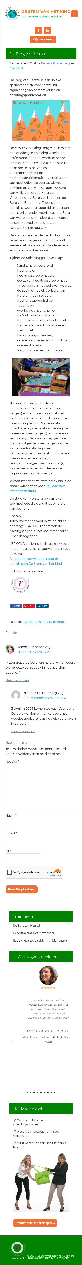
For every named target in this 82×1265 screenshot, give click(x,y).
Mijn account (43, 39)
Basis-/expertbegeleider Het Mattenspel (40, 940)
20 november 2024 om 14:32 (45, 698)
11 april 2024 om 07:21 (34, 652)
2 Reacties (16, 68)
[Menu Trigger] (74, 13)
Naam (11, 815)
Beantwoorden (17, 680)
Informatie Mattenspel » (35, 1223)
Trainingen (59, 622)
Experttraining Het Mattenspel (33, 933)
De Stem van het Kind (37, 14)
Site (8, 851)
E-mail (11, 833)
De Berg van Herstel (37, 622)
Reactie (12, 761)
